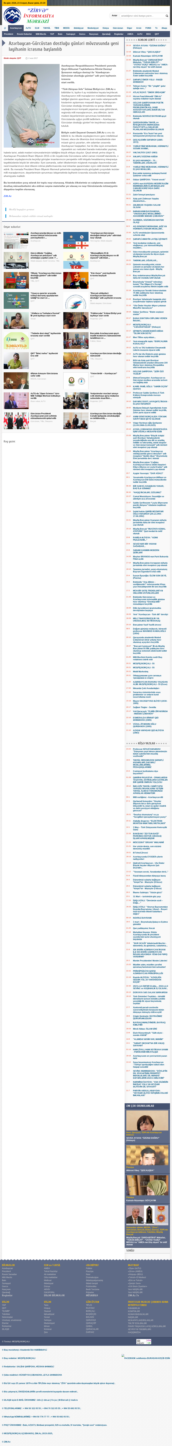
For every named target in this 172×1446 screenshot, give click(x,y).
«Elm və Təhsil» (135, 1280)
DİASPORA (49, 1292)
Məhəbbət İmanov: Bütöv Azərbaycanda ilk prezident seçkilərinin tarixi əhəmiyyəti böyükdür (147, 935)
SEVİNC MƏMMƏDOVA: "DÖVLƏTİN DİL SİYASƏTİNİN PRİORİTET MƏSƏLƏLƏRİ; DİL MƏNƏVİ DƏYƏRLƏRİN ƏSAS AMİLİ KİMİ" (150, 1074)
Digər (129, 28)
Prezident (8, 34)
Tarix (46, 1305)
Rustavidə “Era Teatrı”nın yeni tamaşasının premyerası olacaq (148, 134)
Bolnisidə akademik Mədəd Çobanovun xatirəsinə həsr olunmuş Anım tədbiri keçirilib (150, 73)
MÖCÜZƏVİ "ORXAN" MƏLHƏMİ (148, 842)
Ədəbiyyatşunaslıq (94, 1280)
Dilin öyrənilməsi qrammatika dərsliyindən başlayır (147, 609)
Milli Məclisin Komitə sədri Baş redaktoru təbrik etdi (147, 658)
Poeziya (89, 1271)
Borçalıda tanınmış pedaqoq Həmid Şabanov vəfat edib (149, 174)
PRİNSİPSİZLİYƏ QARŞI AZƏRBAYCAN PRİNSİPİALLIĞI (148, 972)
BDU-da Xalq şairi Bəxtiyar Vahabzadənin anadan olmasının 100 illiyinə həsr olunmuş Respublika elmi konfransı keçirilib (150, 364)
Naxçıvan (93, 34)
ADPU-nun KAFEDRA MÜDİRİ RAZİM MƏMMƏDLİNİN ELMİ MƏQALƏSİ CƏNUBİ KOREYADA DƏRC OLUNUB (150, 187)
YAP (52, 34)
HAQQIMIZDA (134, 1332)
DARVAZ (90, 1332)
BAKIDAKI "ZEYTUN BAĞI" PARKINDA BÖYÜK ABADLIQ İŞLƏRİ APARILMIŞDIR (147, 836)
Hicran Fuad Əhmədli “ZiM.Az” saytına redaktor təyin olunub (147, 97)
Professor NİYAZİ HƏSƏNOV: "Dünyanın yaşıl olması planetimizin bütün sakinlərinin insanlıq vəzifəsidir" (150, 752)
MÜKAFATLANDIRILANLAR (140, 1320)
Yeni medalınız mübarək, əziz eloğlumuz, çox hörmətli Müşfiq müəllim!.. (148, 245)
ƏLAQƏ (5, 1329)
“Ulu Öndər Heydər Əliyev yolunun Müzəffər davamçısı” (149, 306)
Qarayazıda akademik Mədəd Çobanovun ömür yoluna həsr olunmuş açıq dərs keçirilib (147, 639)
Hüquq (47, 1308)
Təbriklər (6, 1314)
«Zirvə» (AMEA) (135, 1271)
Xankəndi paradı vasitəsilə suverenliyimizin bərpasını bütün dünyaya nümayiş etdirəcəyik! (148, 1009)
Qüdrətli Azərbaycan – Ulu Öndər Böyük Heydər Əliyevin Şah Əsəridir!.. (148, 865)
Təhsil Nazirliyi (50, 1271)
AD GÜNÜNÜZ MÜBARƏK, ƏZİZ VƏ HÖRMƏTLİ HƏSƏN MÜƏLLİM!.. (150, 227)
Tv (156, 28)
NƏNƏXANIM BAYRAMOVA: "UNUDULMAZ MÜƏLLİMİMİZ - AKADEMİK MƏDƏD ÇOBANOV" (148, 213)
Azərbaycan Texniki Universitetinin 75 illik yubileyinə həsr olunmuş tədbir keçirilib (149, 292)
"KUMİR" (6, 1311)
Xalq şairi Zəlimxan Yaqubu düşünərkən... (146, 200)
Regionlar (118, 34)
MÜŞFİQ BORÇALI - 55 (144, 663)
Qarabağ (106, 34)
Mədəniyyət (93, 28)
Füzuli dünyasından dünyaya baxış (149, 876)
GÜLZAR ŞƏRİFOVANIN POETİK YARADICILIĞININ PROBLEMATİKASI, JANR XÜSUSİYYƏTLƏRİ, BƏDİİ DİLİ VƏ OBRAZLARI (149, 107)
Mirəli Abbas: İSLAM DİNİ (145, 1029)
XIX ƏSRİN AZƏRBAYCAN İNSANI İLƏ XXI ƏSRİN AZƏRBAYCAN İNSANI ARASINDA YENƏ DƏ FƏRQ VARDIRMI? (150, 953)
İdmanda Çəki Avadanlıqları (146, 688)
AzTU (140, 34)
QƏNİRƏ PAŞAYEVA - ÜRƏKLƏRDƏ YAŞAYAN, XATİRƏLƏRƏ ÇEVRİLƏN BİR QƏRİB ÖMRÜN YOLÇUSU (150, 779)
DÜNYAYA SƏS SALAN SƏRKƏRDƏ (150, 992)
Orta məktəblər (50, 1277)
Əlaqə (164, 28)
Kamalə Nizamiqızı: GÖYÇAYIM (148, 56)
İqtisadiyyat (49, 1314)
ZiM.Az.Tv (133, 1295)
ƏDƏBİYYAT (92, 1265)
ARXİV (47, 1289)
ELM (37, 28)
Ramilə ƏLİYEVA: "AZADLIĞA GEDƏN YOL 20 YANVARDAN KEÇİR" (147, 979)
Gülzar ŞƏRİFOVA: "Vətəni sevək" (149, 179)
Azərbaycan (16, 28)
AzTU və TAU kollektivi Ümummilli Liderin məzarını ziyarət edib (149, 349)
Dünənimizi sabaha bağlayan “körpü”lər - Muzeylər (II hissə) (147, 881)
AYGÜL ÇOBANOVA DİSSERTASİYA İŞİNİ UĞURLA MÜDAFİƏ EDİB (150, 430)
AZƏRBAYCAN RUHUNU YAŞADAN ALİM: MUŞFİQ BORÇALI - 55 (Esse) (150, 683)
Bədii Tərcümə (92, 1289)
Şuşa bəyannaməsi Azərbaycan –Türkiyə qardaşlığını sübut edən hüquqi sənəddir (148, 1064)
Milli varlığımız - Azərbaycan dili (148, 797)
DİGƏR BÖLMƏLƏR (54, 1295)
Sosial (47, 1317)
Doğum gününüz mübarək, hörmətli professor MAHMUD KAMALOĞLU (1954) (149, 631)
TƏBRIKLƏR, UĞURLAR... (145, 260)
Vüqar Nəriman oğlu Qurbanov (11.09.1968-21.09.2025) (147, 424)
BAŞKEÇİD (91, 1314)
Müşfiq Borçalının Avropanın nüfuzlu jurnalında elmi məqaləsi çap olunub (150, 564)
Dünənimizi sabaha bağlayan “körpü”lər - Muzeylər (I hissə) (147, 887)
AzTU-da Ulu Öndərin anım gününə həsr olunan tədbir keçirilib (149, 355)
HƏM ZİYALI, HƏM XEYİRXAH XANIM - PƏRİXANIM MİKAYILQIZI (150, 1050)
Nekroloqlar (7, 1317)
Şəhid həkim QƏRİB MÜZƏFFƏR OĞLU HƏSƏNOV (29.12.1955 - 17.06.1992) (148, 513)
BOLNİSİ (90, 1317)
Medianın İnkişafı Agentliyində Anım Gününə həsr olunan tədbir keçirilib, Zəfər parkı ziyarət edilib (150, 410)
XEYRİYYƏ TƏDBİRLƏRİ (139, 1329)
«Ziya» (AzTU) (134, 1268)
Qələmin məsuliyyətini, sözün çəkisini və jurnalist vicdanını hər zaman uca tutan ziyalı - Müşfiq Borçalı (148, 268)
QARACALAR (92, 1329)
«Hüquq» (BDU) (135, 1274)
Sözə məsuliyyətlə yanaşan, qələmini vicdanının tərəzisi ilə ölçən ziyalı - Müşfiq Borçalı (150, 254)
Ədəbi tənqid (92, 1283)
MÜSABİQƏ (92, 1295)
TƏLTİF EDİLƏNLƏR (137, 1323)
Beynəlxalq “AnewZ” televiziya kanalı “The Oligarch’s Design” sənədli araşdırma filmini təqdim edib (150, 284)
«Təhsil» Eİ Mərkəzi (137, 1277)
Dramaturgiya (92, 1277)
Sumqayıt (71, 34)
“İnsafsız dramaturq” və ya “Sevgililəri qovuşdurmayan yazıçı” (150, 815)
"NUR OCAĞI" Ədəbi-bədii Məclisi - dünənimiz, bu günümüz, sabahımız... (150, 944)
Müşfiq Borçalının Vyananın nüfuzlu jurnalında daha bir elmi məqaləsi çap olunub (149, 522)
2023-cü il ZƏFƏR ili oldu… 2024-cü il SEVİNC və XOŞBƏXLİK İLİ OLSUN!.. (150, 987)
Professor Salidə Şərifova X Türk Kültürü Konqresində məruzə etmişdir (148, 395)
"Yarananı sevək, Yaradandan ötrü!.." (150, 872)
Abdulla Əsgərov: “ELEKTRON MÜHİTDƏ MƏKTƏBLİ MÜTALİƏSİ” (149, 822)
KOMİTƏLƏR (134, 1311)
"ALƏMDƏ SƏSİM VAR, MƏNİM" (148, 1039)
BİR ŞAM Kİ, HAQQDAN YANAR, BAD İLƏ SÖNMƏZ (148, 487)
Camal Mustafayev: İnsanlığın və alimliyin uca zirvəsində (148, 497)
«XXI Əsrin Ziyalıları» (137, 1286)
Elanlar (5, 1323)
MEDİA (66, 28)
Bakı (60, 34)
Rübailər (90, 1292)
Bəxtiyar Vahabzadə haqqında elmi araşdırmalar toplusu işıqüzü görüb (149, 300)
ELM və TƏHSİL (52, 1265)
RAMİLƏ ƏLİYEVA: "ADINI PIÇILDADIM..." (145, 538)
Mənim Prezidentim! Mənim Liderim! (150, 961)
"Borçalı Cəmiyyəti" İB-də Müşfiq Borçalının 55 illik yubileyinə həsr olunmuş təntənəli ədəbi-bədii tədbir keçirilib (150, 649)
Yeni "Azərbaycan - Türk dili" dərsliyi (150, 614)
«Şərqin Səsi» (134, 1283)
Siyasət (47, 1311)
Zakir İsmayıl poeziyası (144, 195)
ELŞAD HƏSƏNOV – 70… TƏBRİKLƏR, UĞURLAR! (145, 161)
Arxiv (138, 28)
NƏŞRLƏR (133, 1317)
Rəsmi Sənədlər (9, 1274)
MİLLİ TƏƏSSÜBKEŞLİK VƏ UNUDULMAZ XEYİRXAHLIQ (146, 619)
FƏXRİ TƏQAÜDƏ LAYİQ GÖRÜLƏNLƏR (147, 1326)
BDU (148, 34)
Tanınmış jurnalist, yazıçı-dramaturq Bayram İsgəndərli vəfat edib (150, 570)
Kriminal (48, 1329)
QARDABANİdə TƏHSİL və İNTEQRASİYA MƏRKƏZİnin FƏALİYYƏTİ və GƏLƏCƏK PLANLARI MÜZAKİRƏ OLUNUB (148, 126)
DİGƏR (5, 1301)
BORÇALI (90, 1311)
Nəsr (88, 1274)
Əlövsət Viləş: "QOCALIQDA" (147, 52)
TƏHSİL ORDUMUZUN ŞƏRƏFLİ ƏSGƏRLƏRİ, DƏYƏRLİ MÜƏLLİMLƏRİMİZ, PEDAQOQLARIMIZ (148, 763)
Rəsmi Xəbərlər (24, 34)
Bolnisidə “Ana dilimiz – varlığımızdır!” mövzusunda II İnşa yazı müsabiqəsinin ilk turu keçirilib (149, 584)
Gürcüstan (118, 28)
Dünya (106, 28)
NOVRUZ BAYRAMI (142, 918)
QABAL (89, 1326)
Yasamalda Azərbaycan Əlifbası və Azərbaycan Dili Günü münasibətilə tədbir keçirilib (149, 479)
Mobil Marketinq (140, 671)
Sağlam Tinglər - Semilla (144, 707)
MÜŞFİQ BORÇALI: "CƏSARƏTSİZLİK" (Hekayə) (147, 326)
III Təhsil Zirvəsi (140, 853)
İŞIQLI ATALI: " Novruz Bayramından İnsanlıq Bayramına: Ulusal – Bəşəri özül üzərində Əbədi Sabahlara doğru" (150, 910)
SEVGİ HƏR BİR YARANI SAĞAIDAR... (144, 545)
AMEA (130, 34)
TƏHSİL (46, 28)
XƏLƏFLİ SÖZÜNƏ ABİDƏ (145, 156)
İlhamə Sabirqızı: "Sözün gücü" (147, 892)
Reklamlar (6, 1326)
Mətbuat (47, 1280)
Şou (46, 1332)
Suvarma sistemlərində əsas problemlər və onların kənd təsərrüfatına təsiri (147, 694)
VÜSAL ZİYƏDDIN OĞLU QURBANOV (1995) (144, 725)
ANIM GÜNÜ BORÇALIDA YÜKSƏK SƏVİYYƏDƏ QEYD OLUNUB (150, 417)
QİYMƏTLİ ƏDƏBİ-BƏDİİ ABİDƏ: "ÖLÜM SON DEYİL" (148, 332)
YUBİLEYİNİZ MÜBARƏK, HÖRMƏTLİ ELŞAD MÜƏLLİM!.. (150, 168)
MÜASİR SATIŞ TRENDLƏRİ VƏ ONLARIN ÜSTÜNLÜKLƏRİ (148, 592)
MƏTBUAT (133, 1265)
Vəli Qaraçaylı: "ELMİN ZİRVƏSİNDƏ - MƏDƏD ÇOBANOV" (150, 712)
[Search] (167, 15)
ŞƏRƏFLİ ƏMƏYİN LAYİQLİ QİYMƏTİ (150, 239)
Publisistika (91, 1286)
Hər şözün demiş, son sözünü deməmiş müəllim (147, 847)
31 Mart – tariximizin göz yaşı (147, 896)
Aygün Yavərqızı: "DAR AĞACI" (148, 473)
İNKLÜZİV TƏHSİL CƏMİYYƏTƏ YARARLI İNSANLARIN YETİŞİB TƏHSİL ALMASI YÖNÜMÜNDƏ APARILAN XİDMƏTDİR (148, 789)
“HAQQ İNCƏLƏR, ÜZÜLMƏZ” (147, 492)
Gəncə (82, 34)
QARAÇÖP (91, 1323)
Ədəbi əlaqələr (10, 58)
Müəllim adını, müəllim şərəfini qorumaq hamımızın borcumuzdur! (149, 966)
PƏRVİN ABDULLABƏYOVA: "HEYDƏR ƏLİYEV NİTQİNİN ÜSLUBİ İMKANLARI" (150, 1093)
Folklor (89, 1268)
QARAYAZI (91, 1320)
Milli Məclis (41, 34)
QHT (157, 34)
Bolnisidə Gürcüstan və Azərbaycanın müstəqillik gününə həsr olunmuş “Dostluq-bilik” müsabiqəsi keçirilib (149, 600)
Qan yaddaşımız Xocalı (144, 928)
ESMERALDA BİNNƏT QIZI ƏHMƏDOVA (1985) (145, 719)
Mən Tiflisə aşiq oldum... (144, 337)
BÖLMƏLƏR (8, 1265)
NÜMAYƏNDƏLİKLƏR (138, 1314)
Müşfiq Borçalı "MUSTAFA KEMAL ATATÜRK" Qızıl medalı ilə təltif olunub (149, 531)
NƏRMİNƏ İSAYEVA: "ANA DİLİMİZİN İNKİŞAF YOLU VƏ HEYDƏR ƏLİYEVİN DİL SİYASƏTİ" (150, 1084)
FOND (148, 28)
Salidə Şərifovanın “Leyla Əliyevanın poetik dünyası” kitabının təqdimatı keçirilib (150, 505)
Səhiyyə (47, 1320)
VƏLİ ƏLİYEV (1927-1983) (145, 152)
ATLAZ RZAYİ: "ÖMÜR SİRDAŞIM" (149, 92)
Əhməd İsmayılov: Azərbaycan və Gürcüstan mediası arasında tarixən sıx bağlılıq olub (150, 380)
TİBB (56, 28)
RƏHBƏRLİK (134, 1308)
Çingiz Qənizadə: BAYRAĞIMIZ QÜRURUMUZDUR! (147, 1017)
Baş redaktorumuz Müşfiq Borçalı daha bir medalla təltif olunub (149, 276)
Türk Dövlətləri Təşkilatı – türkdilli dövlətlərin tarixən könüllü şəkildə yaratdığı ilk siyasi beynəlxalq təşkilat (149, 1000)
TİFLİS (89, 1305)
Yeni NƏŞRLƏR (135, 1289)
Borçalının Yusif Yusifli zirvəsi (147, 625)
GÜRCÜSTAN (92, 1301)
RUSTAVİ (90, 1308)
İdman (47, 1326)
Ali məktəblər (50, 1274)
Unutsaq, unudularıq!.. (12, 1320)
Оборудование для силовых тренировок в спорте (147, 676)
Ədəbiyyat (78, 28)
